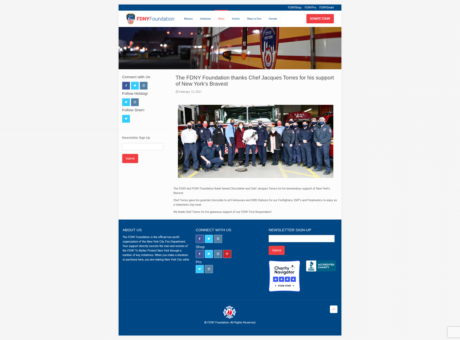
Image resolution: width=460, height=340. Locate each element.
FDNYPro (310, 7)
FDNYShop (295, 7)
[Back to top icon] (333, 309)
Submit (130, 158)
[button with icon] (126, 86)
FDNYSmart (326, 7)
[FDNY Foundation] (150, 19)
